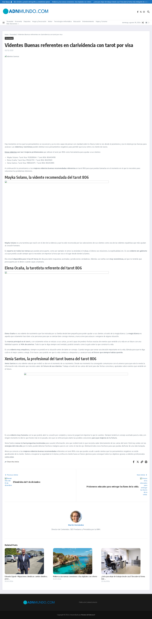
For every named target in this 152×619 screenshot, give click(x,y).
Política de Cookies (85, 602)
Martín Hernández (76, 525)
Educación (77, 21)
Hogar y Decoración (39, 21)
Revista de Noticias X (88, 615)
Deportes (27, 21)
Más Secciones (12, 24)
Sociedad (10, 21)
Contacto (94, 602)
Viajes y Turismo (101, 21)
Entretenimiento (88, 21)
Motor (50, 21)
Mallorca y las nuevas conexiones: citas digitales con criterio (75, 576)
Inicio (6, 34)
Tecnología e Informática (63, 21)
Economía (18, 21)
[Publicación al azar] (143, 23)
